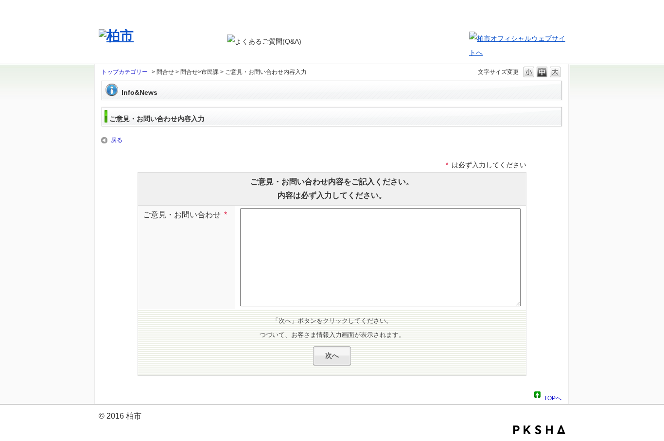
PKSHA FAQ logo (539, 429)
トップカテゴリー (124, 72)
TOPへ (552, 397)
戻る (116, 140)
